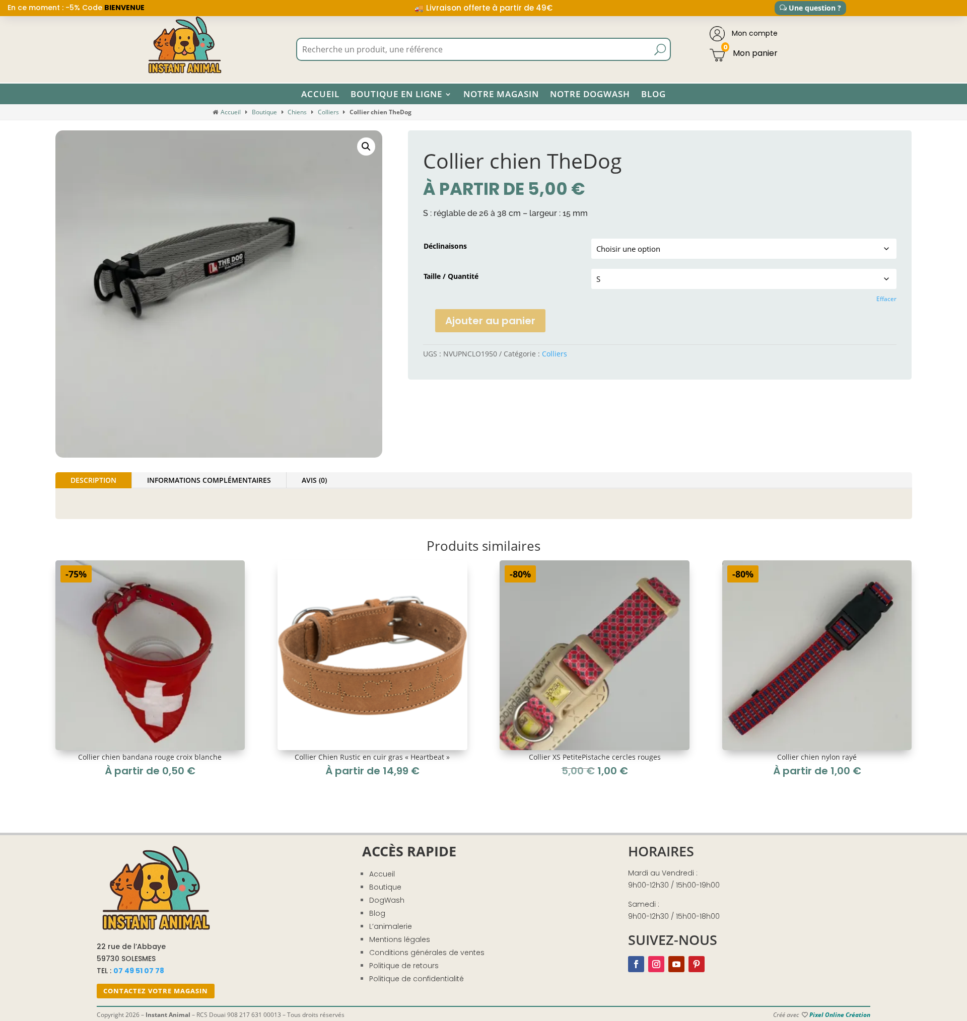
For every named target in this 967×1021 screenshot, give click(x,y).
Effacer (886, 299)
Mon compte (754, 33)
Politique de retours (404, 966)
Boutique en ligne (396, 94)
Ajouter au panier (490, 321)
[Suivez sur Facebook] (636, 964)
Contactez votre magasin (155, 990)
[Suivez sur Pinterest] (696, 964)
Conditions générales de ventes (427, 952)
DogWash (386, 900)
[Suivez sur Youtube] (676, 964)
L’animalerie (390, 926)
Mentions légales (399, 939)
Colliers (328, 112)
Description (93, 480)
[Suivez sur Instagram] (656, 964)
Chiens (297, 112)
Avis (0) (314, 480)
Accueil (320, 94)
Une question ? (815, 8)
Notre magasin (501, 94)
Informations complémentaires (209, 480)
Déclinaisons (445, 246)
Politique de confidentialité (416, 979)
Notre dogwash (590, 94)
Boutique (264, 112)
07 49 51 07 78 (138, 971)
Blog (653, 94)
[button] (366, 146)
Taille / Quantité (451, 276)
